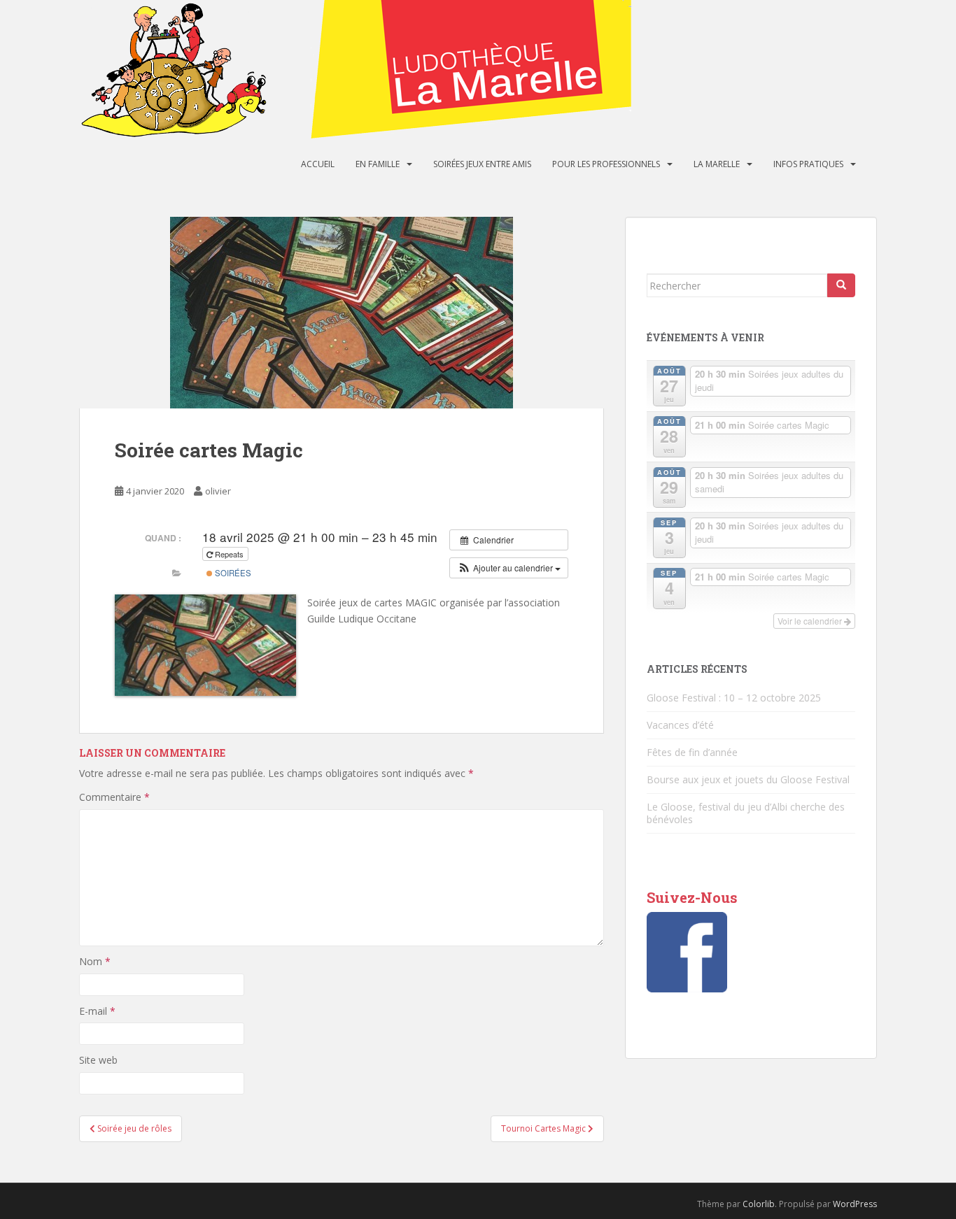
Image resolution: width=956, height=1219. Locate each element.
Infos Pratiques (808, 164)
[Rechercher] (841, 285)
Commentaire (114, 797)
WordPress (855, 1204)
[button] (509, 568)
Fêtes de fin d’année (692, 752)
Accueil (318, 164)
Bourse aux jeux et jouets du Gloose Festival (748, 779)
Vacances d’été (680, 725)
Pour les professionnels (606, 164)
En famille (378, 164)
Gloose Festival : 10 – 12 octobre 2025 (734, 697)
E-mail (97, 1011)
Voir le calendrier (811, 621)
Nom (95, 961)
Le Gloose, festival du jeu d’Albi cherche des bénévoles (746, 813)
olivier (218, 491)
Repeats (229, 553)
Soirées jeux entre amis (482, 164)
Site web (98, 1060)
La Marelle (717, 164)
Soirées (232, 572)
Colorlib (759, 1204)
